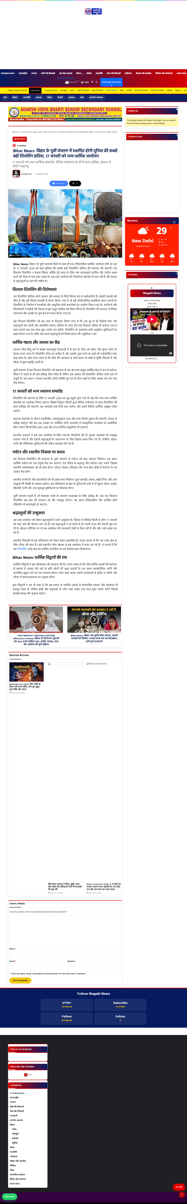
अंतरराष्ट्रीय (23, 73)
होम (5, 97)
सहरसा (15, 1138)
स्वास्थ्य (72, 97)
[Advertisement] (93, 42)
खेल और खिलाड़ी (114, 73)
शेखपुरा (15, 1134)
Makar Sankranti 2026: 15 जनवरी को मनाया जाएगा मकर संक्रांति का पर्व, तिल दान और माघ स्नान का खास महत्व (104, 887)
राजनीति (99, 73)
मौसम (89, 73)
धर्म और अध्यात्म (65, 73)
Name (12, 948)
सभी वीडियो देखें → (152, 358)
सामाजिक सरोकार (17, 1174)
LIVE (180, 1187)
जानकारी (13, 1115)
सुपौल (15, 1143)
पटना (14, 1129)
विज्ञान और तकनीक (143, 73)
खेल (82, 97)
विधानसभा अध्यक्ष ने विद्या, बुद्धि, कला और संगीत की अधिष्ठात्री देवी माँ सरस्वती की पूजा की (65, 887)
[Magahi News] (93, 11)
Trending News (51, 90)
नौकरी (60, 97)
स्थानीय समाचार (96, 97)
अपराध (34, 73)
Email (12, 961)
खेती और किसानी (48, 73)
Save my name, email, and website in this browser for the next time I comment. (49, 973)
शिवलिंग (22, 549)
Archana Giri (26, 174)
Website (71, 961)
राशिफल (128, 73)
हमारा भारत (15, 1183)
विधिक (13, 1165)
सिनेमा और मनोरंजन (164, 73)
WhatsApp (9, 1196)
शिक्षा (49, 97)
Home (17, 132)
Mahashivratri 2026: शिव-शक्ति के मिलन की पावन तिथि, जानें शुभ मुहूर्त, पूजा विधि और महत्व (25, 687)
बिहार (78, 73)
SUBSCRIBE (151, 303)
